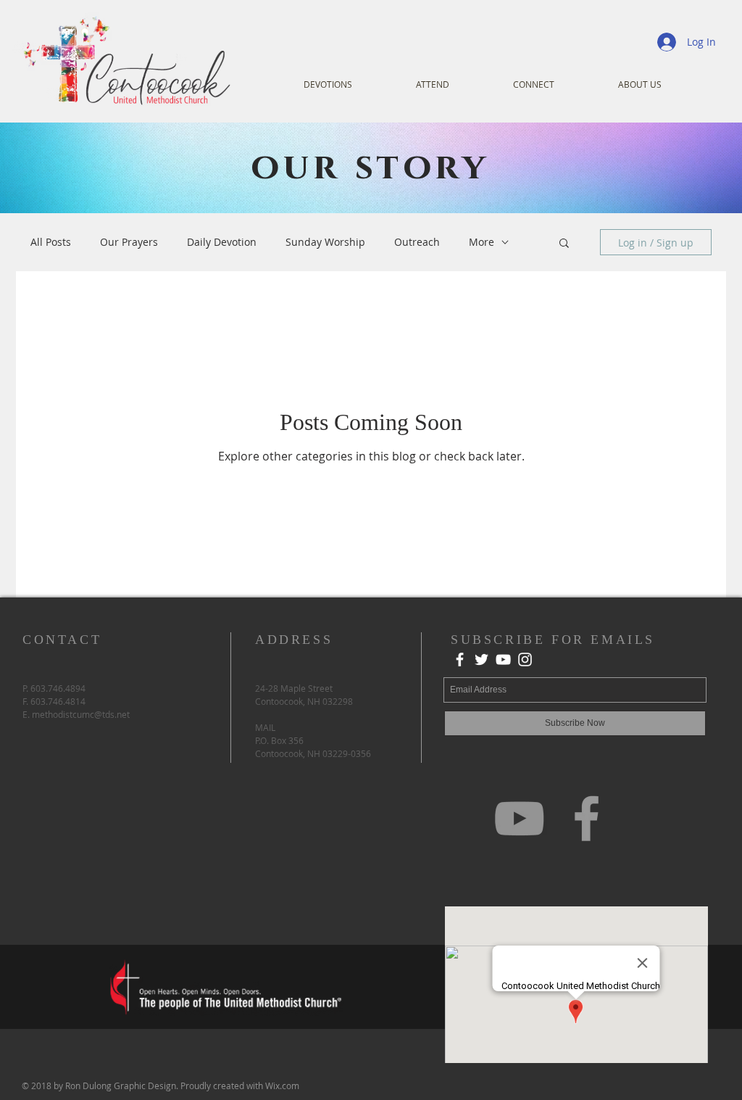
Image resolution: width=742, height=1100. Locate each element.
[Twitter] (481, 659)
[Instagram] (525, 659)
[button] (564, 244)
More (481, 242)
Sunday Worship (325, 242)
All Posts (50, 242)
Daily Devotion (222, 242)
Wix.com (282, 1085)
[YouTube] (503, 659)
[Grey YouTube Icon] (519, 818)
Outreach (417, 242)
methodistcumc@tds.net (81, 714)
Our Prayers (129, 242)
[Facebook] (460, 659)
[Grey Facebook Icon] (586, 818)
